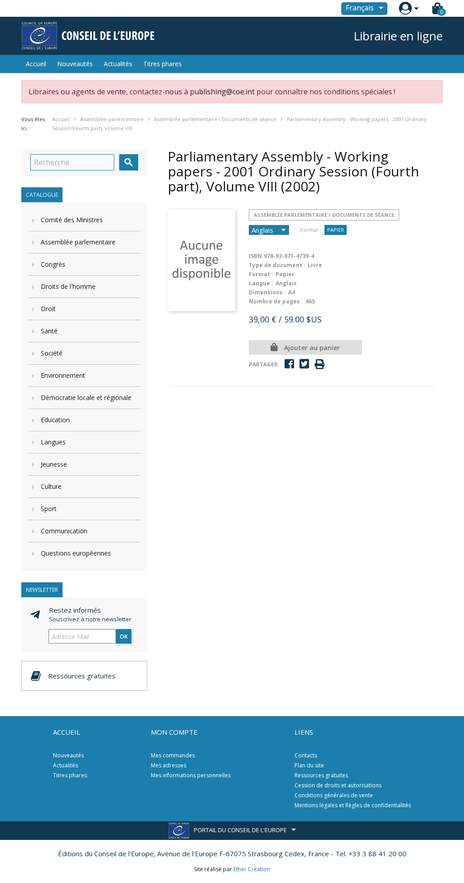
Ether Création (251, 869)
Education (55, 419)
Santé (49, 331)
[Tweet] (304, 364)
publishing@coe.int (222, 92)
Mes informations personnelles (191, 775)
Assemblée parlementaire (78, 242)
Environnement (63, 375)
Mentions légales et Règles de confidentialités (353, 805)
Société (52, 353)
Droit (48, 308)
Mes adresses (168, 765)
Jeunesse (54, 464)
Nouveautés (75, 63)
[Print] (319, 364)
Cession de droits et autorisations (338, 785)
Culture (51, 486)
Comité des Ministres (72, 219)
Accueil (36, 63)
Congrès (53, 264)
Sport (49, 508)
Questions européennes (76, 553)
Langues (53, 442)
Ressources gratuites (321, 775)
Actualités (118, 63)
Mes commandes (173, 755)
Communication (64, 531)
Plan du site (309, 765)
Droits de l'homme (68, 286)
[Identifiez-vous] (405, 8)
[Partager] (289, 364)
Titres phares (162, 63)
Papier (335, 229)
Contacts (306, 755)
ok (124, 636)
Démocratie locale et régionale (86, 397)
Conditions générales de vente (334, 795)
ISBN (255, 256)
